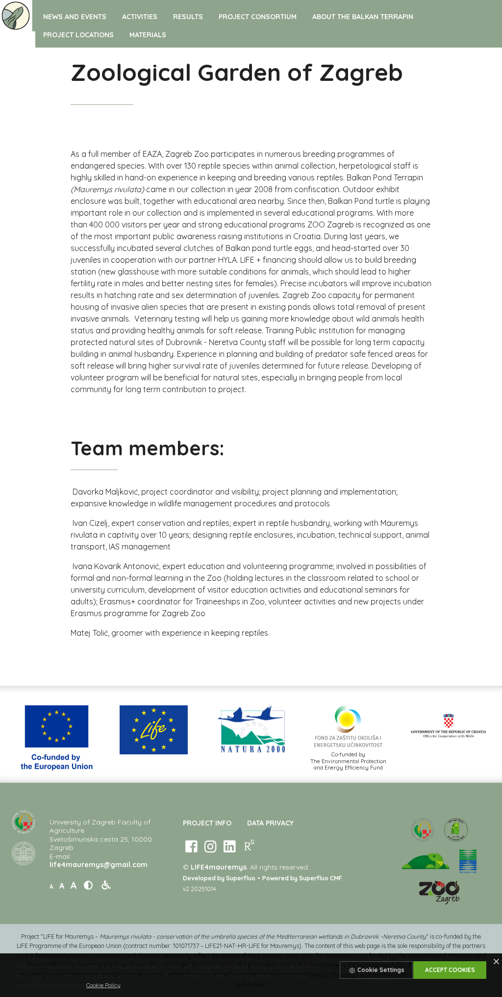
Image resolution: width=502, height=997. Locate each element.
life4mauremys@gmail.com (99, 864)
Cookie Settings (380, 969)
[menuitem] (74, 16)
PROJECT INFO (207, 823)
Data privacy (270, 823)
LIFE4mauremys (219, 867)
